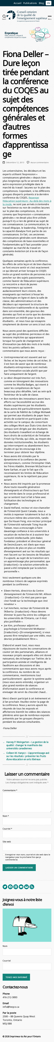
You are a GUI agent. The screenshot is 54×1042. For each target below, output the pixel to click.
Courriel (7, 829)
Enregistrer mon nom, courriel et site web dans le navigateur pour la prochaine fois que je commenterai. (27, 857)
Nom (6, 816)
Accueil (17, 3)
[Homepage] (27, 16)
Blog (41, 3)
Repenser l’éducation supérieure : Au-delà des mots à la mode (27, 201)
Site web (7, 842)
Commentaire (10, 790)
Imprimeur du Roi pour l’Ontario (25, 1036)
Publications (30, 3)
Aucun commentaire (40, 162)
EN (48, 3)
